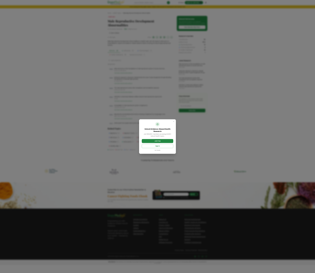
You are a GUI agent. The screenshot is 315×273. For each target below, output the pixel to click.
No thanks (157, 150)
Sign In (157, 146)
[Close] (174, 121)
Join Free (157, 141)
